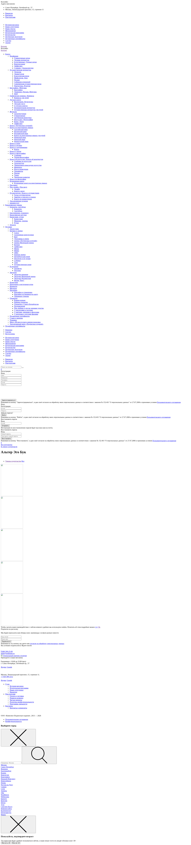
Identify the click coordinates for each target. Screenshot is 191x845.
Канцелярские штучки (18, 215)
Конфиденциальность (13, 721)
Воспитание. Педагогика (23, 102)
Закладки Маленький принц (24, 276)
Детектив (17, 72)
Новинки (8, 330)
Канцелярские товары (13, 205)
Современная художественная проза (27, 84)
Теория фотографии (21, 157)
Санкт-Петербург (7, 767)
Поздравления (19, 306)
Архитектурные (20, 114)
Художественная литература (20, 70)
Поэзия (17, 80)
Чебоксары (5, 797)
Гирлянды (18, 268)
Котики (17, 245)
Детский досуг (19, 104)
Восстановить (6, 438)
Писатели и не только (22, 259)
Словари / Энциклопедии (23, 68)
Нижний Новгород (8, 779)
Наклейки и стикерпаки (23, 292)
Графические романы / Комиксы (22, 96)
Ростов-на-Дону (7, 785)
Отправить (5, 426)
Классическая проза (21, 76)
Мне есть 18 (6, 843)
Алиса (16, 233)
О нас (7, 684)
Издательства (10, 35)
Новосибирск (6, 781)
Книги (7, 54)
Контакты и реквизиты (18, 708)
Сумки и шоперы (16, 318)
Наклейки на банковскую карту (26, 294)
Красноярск (5, 777)
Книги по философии (18, 179)
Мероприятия (10, 31)
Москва (4, 765)
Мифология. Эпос (21, 78)
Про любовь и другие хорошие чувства (29, 308)
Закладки (13, 272)
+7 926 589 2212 (7, 677)
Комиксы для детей (21, 98)
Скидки (8, 41)
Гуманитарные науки (22, 58)
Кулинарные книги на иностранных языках (30, 183)
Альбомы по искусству (23, 161)
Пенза (3, 803)
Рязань (3, 815)
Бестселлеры (10, 334)
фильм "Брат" (19, 280)
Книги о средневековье (18, 147)
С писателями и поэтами (23, 310)
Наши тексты (10, 29)
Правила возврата (16, 698)
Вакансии (9, 13)
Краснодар (5, 775)
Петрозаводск (6, 813)
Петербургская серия (22, 257)
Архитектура (19, 163)
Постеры (17, 270)
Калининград (6, 811)
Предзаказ (13, 185)
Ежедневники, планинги (19, 213)
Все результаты (6, 445)
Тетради (13, 225)
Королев (4, 801)
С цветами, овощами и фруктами (26, 312)
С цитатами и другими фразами (26, 314)
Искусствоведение (21, 169)
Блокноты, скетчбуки (18, 207)
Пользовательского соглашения (169, 402)
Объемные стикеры (21, 296)
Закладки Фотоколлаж (22, 278)
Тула (2, 805)
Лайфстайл (18, 66)
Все (23, 461)
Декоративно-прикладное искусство (28, 165)
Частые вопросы (16, 700)
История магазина (12, 25)
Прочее (17, 173)
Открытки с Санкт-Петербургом (26, 304)
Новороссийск (6, 809)
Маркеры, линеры (21, 221)
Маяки (16, 251)
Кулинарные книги (17, 181)
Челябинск (5, 795)
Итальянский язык (21, 133)
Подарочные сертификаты (15, 39)
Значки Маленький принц (24, 243)
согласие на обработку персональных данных (47, 643)
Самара (3, 787)
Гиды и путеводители (22, 195)
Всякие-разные (19, 300)
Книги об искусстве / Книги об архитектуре (26, 159)
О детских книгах (21, 106)
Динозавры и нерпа (21, 239)
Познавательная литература (24, 108)
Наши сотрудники (12, 27)
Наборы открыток (21, 302)
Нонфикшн (14, 56)
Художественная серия (22, 264)
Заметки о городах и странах (25, 197)
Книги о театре (15, 151)
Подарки (8, 227)
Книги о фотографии (18, 153)
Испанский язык (20, 131)
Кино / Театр (19, 122)
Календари (14, 282)
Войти (4, 415)
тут (96, 627)
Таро (16, 263)
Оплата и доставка (17, 696)
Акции (8, 43)
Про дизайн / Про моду (18, 187)
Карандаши (18, 219)
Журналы (13, 112)
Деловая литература (21, 60)
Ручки (16, 223)
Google (9, 667)
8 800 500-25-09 (7, 651)
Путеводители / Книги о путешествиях (24, 193)
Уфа (2, 793)
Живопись (18, 167)
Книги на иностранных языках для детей (29, 135)
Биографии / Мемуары (18, 88)
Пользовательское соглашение (16, 719)
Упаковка (13, 320)
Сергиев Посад (6, 807)
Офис (16, 253)
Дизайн (17, 189)
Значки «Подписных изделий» (25, 241)
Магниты (13, 288)
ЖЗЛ (16, 94)
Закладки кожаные (21, 274)
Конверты (13, 286)
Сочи (3, 789)
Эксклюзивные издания (19, 201)
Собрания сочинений (22, 82)
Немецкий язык (20, 137)
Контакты (9, 15)
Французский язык (21, 141)
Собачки (17, 261)
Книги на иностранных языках (21, 127)
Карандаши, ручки (17, 217)
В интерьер (14, 266)
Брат (16, 237)
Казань (3, 773)
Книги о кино (15, 143)
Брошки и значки (16, 231)
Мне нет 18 (16, 843)
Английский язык (21, 129)
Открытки (13, 298)
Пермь (3, 783)
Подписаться (6, 641)
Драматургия (19, 74)
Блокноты (18, 209)
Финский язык (19, 139)
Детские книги (15, 100)
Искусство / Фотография (23, 120)
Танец (16, 175)
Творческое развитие (22, 177)
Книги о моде (19, 191)
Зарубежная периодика (23, 118)
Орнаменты (18, 171)
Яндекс (3, 667)
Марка (16, 249)
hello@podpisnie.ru (8, 653)
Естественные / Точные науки (25, 62)
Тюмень (4, 791)
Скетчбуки (18, 211)
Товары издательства (13, 461)
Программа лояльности (18, 704)
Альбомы (17, 155)
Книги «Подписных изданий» (21, 126)
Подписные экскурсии (13, 37)
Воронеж (4, 769)
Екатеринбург (6, 771)
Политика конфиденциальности (22, 702)
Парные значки (20, 255)
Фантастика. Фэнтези (22, 86)
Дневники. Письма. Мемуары (25, 92)
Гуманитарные (19, 116)
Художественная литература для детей (28, 110)
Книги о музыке (16, 145)
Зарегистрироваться (8, 400)
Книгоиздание (19, 64)
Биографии (18, 90)
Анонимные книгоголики (24, 235)
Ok (99, 627)
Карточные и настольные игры (21, 284)
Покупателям (10, 17)
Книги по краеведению (23, 199)
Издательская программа (14, 33)
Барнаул (4, 799)
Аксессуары (14, 229)
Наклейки (13, 290)
